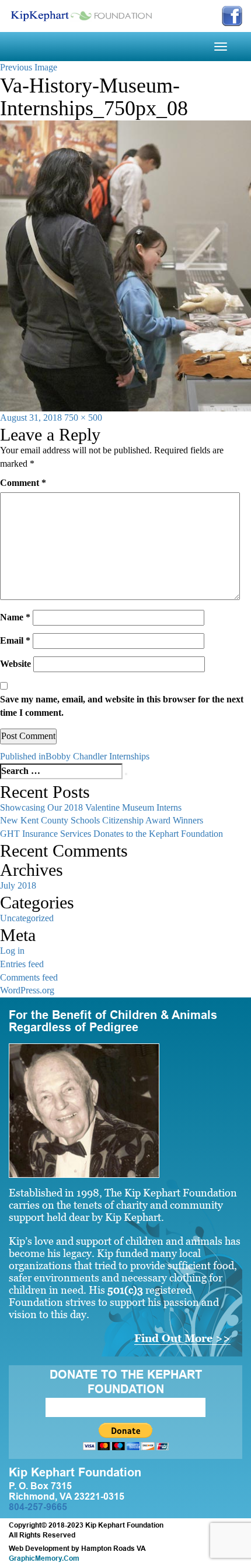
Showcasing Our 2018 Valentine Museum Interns (91, 807)
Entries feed (22, 964)
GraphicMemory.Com (44, 1558)
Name (15, 617)
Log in (12, 951)
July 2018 (18, 885)
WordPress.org (27, 990)
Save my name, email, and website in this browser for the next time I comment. (121, 706)
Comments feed (29, 977)
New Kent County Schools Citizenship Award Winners (101, 820)
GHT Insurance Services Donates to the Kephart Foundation (111, 834)
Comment (23, 483)
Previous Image (28, 67)
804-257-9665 (38, 1507)
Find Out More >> (182, 1338)
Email (15, 640)
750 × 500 (83, 417)
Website (15, 664)
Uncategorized (27, 918)
